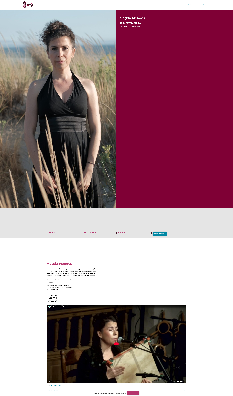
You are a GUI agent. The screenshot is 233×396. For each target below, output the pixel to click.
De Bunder (190, 5)
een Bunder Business (203, 5)
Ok (133, 393)
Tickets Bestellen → (160, 233)
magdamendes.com (56, 385)
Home (167, 5)
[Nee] (226, 393)
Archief (182, 5)
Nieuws (175, 5)
